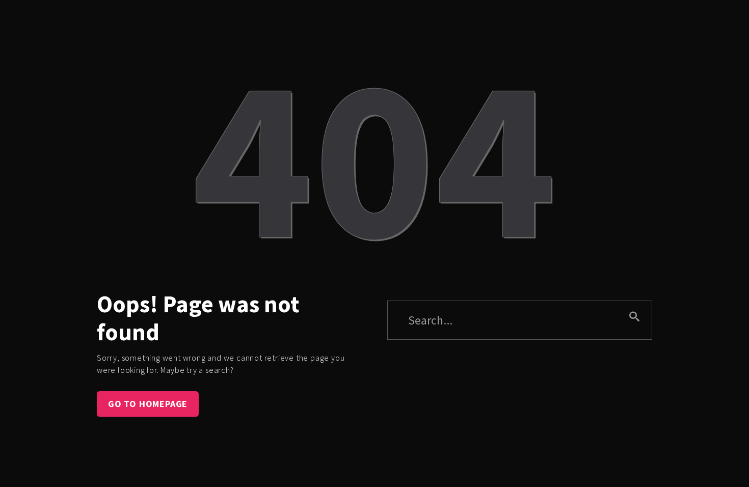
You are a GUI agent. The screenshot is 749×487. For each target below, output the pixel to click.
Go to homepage (148, 404)
